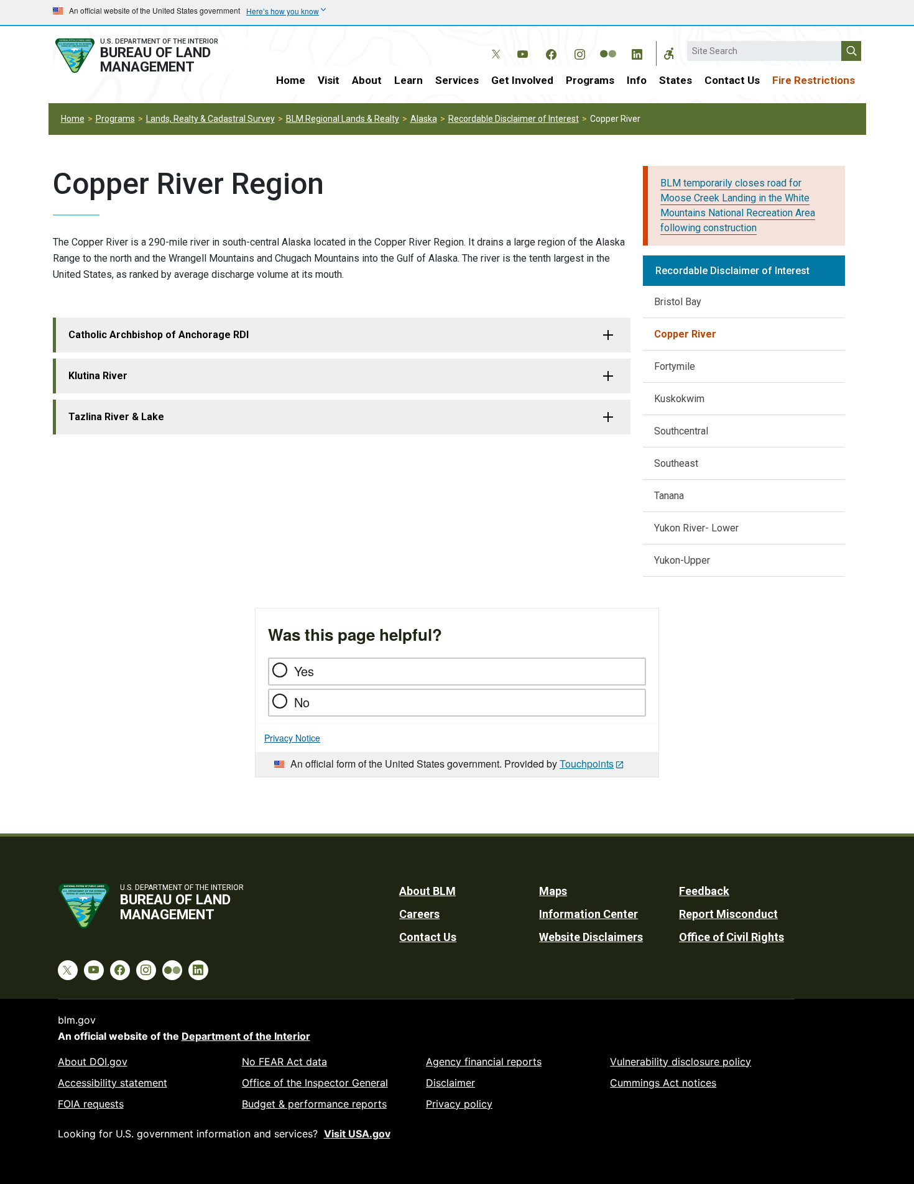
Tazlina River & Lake (116, 417)
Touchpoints (587, 763)
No (302, 702)
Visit (328, 80)
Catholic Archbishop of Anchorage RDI (158, 335)
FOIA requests (91, 1104)
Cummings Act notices (663, 1082)
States (675, 80)
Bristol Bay (677, 302)
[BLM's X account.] (494, 45)
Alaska (423, 119)
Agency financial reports (484, 1061)
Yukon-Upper (682, 560)
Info (637, 80)
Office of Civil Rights (731, 936)
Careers (419, 913)
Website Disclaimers (591, 936)
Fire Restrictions (813, 80)
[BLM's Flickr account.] (608, 45)
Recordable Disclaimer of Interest (513, 119)
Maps (553, 890)
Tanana (669, 496)
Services (457, 80)
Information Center (588, 913)
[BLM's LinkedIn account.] (637, 52)
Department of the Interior (246, 1036)
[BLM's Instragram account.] (579, 52)
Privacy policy (459, 1104)
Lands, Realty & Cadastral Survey (210, 119)
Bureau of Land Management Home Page (150, 55)
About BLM (427, 890)
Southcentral (681, 431)
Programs (590, 80)
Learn (408, 80)
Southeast (676, 463)
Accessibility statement (112, 1082)
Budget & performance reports (314, 1104)
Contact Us (732, 80)
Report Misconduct (728, 913)
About (367, 80)
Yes (304, 671)
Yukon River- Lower (696, 528)
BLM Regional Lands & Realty (342, 119)
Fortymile (674, 366)
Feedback (704, 890)
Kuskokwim (679, 399)
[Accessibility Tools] (669, 53)
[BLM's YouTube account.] (522, 52)
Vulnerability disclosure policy (680, 1061)
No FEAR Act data (284, 1061)
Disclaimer (450, 1082)
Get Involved (522, 80)
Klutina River (97, 376)
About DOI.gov (92, 1061)
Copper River (685, 334)
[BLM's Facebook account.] (551, 52)
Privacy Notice (292, 738)
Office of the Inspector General (315, 1082)
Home (290, 80)
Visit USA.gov (357, 1133)
